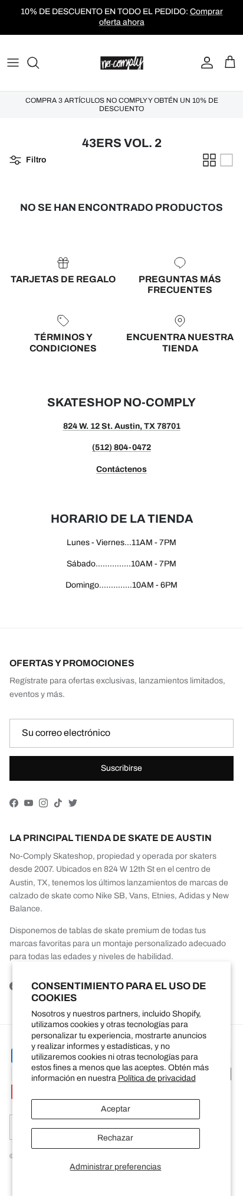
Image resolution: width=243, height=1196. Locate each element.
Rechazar (115, 1137)
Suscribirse (121, 768)
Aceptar (115, 1108)
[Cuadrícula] (209, 160)
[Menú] (13, 63)
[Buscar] (39, 63)
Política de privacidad (157, 1078)
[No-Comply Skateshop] (122, 63)
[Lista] (226, 160)
